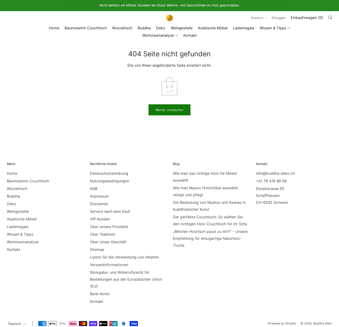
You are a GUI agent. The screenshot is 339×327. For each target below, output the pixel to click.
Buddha (144, 28)
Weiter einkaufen (169, 110)
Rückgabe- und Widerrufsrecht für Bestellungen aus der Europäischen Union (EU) (126, 279)
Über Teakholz (102, 234)
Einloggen (279, 18)
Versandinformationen (109, 264)
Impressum (99, 196)
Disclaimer (99, 203)
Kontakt (190, 35)
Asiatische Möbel (213, 28)
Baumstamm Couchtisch (86, 28)
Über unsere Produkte (109, 226)
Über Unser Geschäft (108, 242)
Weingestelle (182, 28)
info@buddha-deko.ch (275, 173)
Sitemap (97, 249)
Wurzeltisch (122, 28)
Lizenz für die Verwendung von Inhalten (124, 257)
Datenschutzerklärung (109, 173)
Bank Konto (100, 293)
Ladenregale (243, 28)
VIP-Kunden (100, 219)
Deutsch (257, 18)
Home (54, 28)
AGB (93, 188)
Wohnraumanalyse (158, 35)
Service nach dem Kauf (110, 211)
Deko (160, 28)
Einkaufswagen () (307, 17)
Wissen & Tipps (273, 28)
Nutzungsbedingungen (109, 181)
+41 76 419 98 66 (271, 181)
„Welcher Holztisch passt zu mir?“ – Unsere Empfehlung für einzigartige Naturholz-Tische (210, 238)
